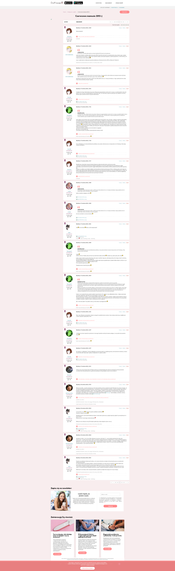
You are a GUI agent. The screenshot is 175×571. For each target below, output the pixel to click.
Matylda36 (69, 115)
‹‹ (110, 22)
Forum (64, 12)
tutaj (104, 502)
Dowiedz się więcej (90, 565)
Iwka (69, 232)
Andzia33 (69, 36)
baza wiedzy (108, 3)
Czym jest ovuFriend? (105, 7)
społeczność (119, 3)
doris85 (69, 97)
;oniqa (69, 191)
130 (117, 21)
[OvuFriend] (57, 3)
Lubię (124, 27)
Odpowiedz (124, 12)
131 (119, 21)
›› (127, 22)
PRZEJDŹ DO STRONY (87, 568)
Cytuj (120, 27)
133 (123, 21)
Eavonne (69, 375)
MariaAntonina (69, 393)
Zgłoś (127, 27)
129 (114, 21)
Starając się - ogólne (72, 12)
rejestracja (114, 7)
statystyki (99, 3)
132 (121, 21)
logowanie (121, 7)
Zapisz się (110, 506)
